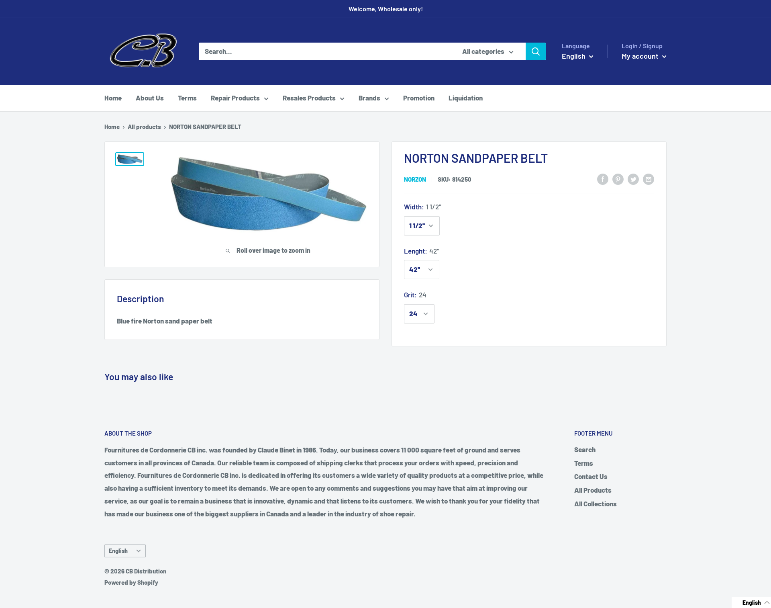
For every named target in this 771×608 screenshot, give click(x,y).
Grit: (415, 295)
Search (585, 449)
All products (144, 126)
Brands (369, 98)
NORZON (415, 179)
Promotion (418, 98)
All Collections (595, 504)
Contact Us (591, 476)
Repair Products (235, 98)
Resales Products (309, 98)
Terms (187, 98)
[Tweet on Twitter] (633, 178)
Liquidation (466, 98)
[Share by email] (648, 178)
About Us (150, 98)
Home (113, 98)
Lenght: (421, 251)
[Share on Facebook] (602, 178)
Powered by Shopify (131, 582)
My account (641, 55)
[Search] (536, 51)
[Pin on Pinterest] (618, 178)
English (118, 550)
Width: (422, 207)
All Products (593, 490)
